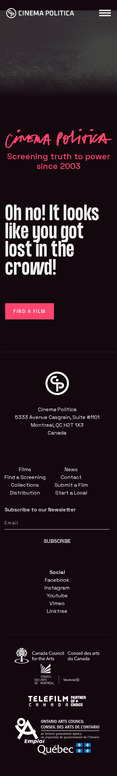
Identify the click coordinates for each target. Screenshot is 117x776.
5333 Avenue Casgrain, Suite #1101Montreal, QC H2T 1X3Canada (57, 425)
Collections (25, 485)
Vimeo (57, 603)
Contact (71, 477)
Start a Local (71, 492)
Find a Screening (25, 477)
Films (25, 469)
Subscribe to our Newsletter (40, 509)
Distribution (25, 492)
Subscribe (57, 541)
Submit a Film (71, 485)
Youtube (57, 595)
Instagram (57, 587)
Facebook (57, 580)
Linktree (57, 611)
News (71, 469)
